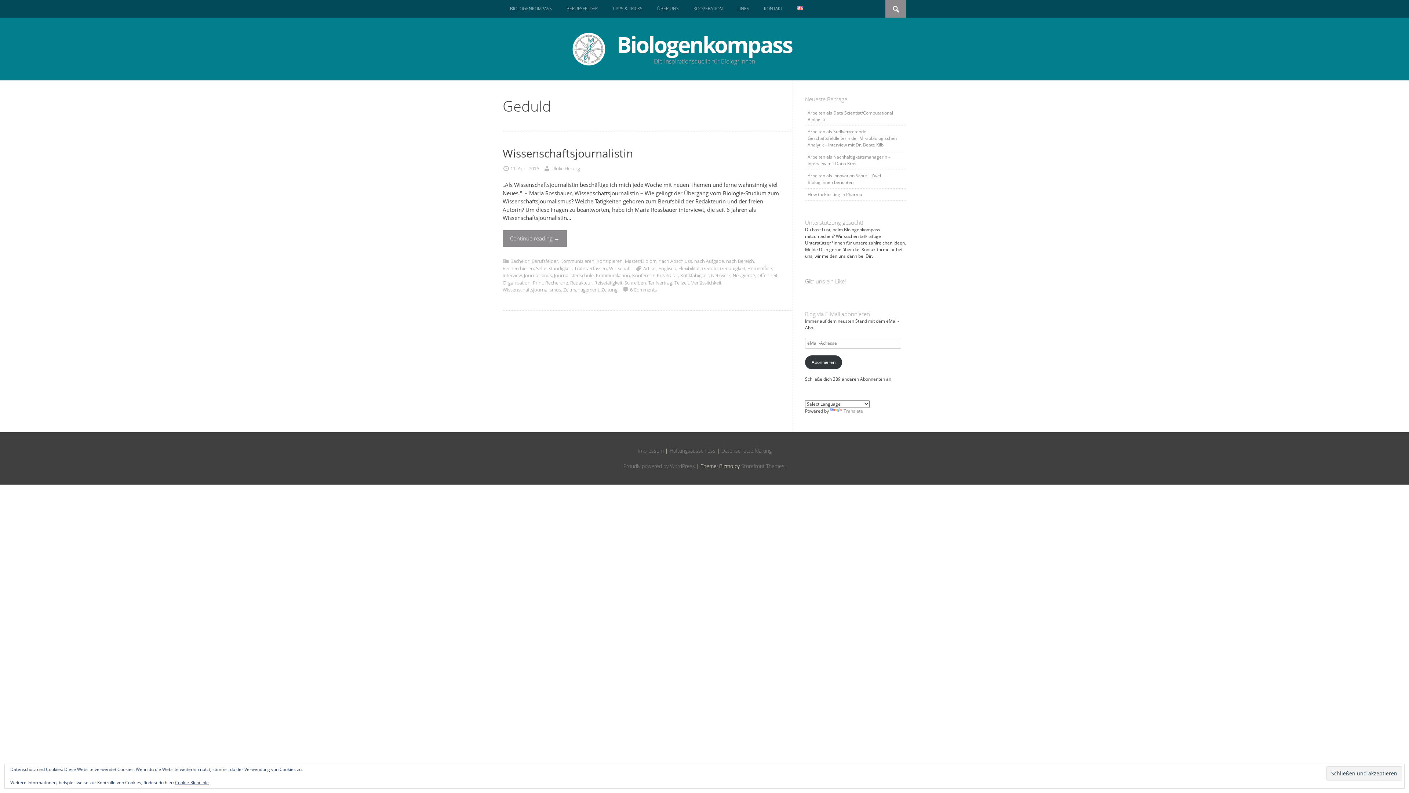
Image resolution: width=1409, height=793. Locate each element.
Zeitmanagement (581, 289)
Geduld (710, 268)
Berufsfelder (582, 9)
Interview (512, 275)
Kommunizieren (577, 261)
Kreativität (667, 275)
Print (538, 282)
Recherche (556, 282)
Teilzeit (681, 282)
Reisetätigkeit (608, 282)
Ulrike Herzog (565, 168)
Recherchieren (518, 268)
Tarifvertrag (660, 282)
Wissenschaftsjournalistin (568, 153)
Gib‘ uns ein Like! (825, 281)
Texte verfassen (590, 268)
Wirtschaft (620, 268)
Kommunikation (613, 275)
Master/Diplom (640, 261)
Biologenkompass (531, 9)
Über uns (668, 9)
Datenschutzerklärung (746, 450)
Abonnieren (823, 362)
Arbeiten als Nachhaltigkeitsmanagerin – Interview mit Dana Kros (849, 160)
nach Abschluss (675, 261)
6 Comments (643, 289)
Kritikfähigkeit (694, 275)
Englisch (667, 268)
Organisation (517, 282)
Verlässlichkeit (706, 282)
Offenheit (767, 275)
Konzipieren (610, 261)
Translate (853, 411)
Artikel (649, 268)
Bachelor (519, 261)
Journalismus (538, 275)
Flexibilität (689, 268)
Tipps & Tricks (627, 9)
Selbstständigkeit (554, 268)
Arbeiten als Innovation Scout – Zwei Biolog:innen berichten (844, 179)
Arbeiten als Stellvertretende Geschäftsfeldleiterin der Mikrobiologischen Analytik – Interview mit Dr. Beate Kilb (852, 138)
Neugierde (744, 275)
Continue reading (535, 238)
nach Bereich (740, 261)
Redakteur (581, 282)
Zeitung (609, 289)
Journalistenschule (574, 275)
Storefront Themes (762, 466)
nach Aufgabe (709, 261)
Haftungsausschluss (693, 450)
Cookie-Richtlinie (192, 782)
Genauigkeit (732, 268)
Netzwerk (721, 275)
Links (743, 9)
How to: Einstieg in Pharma (835, 194)
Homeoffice (759, 268)
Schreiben (635, 282)
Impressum (651, 450)
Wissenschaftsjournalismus (532, 289)
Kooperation (708, 9)
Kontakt (773, 9)
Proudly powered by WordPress (659, 466)
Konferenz (643, 275)
